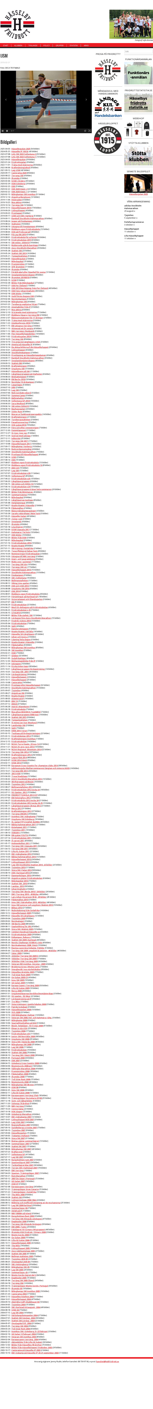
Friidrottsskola (18, 709)
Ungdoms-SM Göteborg (23, 819)
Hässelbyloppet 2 (20, 677)
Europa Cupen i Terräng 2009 (25, 985)
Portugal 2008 (18, 1057)
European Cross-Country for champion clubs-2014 (35, 765)
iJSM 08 (15, 1087)
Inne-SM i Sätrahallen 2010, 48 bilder (29, 902)
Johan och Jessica (20, 636)
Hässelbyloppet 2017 (21, 443)
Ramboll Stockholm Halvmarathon (28, 218)
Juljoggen (16, 663)
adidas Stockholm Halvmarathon (132, 207)
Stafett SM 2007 (19, 1146)
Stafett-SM (17, 250)
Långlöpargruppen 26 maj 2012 (26, 805)
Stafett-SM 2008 (19, 1052)
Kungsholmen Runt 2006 (23, 1216)
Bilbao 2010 (17, 907)
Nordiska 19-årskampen (23, 382)
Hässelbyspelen (19, 1133)
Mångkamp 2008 (19, 1020)
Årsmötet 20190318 (20, 277)
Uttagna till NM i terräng (23, 556)
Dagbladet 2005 (19, 1277)
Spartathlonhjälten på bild (24, 1023)
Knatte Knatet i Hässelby (23, 505)
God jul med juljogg (21, 435)
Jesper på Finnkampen (22, 221)
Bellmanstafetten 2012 (22, 787)
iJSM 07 (15, 1184)
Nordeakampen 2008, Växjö (24, 945)
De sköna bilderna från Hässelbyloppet (30, 347)
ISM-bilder (17, 293)
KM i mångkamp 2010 (21, 854)
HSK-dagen (17, 1111)
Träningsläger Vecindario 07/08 (27, 1098)
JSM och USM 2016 (20, 585)
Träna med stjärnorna (22, 164)
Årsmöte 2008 (18, 1076)
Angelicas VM (18, 693)
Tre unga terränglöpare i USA (26, 341)
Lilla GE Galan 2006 (20, 1240)
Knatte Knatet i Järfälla (22, 631)
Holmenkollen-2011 (21, 843)
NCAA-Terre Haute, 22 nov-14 (25, 744)
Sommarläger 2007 (20, 1143)
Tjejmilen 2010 (18, 867)
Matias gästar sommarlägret (25, 1141)
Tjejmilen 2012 (18, 784)
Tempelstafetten (19, 256)
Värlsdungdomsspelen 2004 (25, 1315)
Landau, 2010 (18, 886)
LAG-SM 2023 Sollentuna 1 (24, 156)
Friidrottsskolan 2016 (21, 543)
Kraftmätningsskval (21, 167)
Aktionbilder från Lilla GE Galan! (27, 1342)
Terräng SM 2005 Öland (23, 1280)
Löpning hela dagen (21, 639)
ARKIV (86, 45)
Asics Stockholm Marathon (24, 248)
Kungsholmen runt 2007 (23, 1159)
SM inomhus (17, 650)
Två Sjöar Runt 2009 (21, 974)
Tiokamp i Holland (20, 1135)
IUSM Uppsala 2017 (20, 529)
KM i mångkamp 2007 (21, 1116)
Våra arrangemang (138, 201)
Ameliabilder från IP (21, 307)
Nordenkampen (19, 299)
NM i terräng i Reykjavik (23, 331)
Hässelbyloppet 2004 (21, 1299)
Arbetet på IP (18, 698)
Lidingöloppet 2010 (21, 862)
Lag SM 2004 (17, 1312)
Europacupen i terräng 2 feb (25, 1095)
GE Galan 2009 (18, 982)
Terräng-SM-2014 (20, 752)
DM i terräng (18, 1170)
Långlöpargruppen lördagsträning (28, 669)
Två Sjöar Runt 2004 (21, 1328)
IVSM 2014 (16, 762)
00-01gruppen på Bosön (23, 781)
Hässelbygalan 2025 (21, 148)
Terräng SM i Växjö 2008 (23, 1055)
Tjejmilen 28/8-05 (20, 1259)
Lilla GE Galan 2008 (20, 1092)
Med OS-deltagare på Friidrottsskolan (30, 607)
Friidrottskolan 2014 (21, 736)
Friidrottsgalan (19, 162)
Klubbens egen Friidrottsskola (26, 229)
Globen (15, 655)
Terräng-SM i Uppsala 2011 (24, 846)
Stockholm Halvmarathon (24, 451)
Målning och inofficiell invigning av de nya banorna (36, 1202)
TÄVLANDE (32, 45)
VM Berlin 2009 (18, 923)
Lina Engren (17, 526)
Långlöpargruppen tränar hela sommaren (31, 489)
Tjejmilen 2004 (18, 1304)
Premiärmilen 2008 (20, 1071)
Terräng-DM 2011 (20, 848)
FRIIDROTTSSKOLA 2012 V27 (25, 795)
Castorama (17, 682)
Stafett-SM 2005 (19, 1253)
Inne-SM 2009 (18, 980)
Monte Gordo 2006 (20, 1234)
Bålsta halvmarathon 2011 (24, 824)
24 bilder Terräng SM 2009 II (25, 956)
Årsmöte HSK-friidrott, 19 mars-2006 (29, 1232)
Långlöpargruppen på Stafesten (27, 374)
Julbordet (16, 438)
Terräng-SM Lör (19, 567)
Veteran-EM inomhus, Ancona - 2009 (28, 964)
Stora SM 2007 (18, 1138)
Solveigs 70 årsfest (20, 1103)
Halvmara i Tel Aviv (21, 532)
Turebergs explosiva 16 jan (24, 304)
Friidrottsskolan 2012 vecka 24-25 (27, 803)
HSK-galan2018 (19, 425)
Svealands (16, 521)
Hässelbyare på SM (21, 371)
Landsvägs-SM (18, 725)
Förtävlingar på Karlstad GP (25, 596)
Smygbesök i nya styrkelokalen (26, 969)
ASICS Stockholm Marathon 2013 (27, 779)
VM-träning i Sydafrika (22, 548)
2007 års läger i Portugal (23, 1178)
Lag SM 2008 (17, 1047)
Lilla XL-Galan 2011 (20, 851)
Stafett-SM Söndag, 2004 (23, 1318)
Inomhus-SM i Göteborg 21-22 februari (30, 1331)
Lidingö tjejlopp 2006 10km (24, 1200)
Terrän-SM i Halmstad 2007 (24, 1167)
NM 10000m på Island (21, 1213)
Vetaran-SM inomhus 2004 (24, 1336)
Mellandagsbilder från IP (23, 661)
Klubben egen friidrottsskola (25, 462)
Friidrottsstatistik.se (138, 90)
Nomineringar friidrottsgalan (26, 553)
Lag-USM (16, 170)
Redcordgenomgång (22, 449)
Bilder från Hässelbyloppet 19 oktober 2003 (32, 1347)
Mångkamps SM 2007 (21, 1149)
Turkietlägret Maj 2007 (22, 1165)
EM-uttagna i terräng (22, 325)
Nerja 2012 (17, 808)
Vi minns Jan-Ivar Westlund (24, 722)
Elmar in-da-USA (19, 1028)
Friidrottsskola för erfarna (24, 237)
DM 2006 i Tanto (19, 1226)
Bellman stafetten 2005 (22, 1256)
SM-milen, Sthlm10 (20, 242)
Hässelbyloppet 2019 (21, 207)
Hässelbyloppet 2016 (21, 569)
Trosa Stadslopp (19, 776)
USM (14, 457)
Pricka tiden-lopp (20, 666)
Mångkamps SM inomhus (23, 647)
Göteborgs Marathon (22, 1114)
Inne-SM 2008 (18, 1090)
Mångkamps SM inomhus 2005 (26, 1291)
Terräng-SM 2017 (20, 441)
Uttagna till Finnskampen (23, 226)
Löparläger (17, 384)
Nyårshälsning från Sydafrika (25, 910)
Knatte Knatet (18, 545)
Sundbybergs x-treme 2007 (24, 1127)
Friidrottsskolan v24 (21, 486)
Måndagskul (17, 261)
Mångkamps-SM (19, 301)
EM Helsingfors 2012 (21, 797)
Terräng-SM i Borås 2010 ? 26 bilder (28, 891)
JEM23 (14, 703)
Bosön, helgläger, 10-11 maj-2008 (27, 1025)
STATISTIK (74, 45)
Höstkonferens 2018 (21, 323)
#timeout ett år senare (22, 328)
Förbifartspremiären (134, 222)
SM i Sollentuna (19, 577)
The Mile (16, 1245)
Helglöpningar (19, 502)
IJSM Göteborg (18, 183)
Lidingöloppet (18, 210)
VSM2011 (16, 832)
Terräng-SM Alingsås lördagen (26, 1224)
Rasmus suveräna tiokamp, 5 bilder (28, 948)
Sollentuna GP (18, 476)
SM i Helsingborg (20, 1264)
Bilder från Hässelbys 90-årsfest (27, 1344)
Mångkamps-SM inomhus (23, 194)
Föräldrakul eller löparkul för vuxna (28, 272)
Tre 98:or (16, 1001)
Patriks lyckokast (19, 1007)
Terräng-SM (17, 205)
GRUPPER (60, 45)
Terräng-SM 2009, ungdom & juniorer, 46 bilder (34, 950)
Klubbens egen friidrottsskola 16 (27, 465)
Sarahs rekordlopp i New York (26, 513)
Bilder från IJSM (19, 537)
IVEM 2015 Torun (19, 730)
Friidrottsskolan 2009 (21, 934)
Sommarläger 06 (19, 1208)
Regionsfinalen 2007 (21, 1125)
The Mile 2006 (18, 1194)
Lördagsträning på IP (22, 998)
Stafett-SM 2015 (19, 717)
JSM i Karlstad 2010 (21, 872)
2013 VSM (16, 773)
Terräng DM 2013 (20, 771)
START (5, 45)
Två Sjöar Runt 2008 (21, 1079)
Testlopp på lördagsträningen (26, 733)
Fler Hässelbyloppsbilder (23, 333)
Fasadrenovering (20, 422)
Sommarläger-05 (20, 1272)
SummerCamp (18, 395)
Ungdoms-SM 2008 (20, 1039)
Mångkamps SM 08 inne (23, 1084)
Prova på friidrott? (108, 53)
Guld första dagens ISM (23, 296)
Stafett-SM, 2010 (19, 883)
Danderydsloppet (20, 628)
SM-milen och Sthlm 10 (22, 484)
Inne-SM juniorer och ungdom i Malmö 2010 (32, 905)
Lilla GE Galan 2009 (20, 988)
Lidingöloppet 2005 (21, 1248)
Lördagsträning (19, 674)
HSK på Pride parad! (21, 231)
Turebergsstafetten (21, 419)
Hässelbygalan (19, 159)
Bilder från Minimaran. (22, 492)
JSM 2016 (16, 591)
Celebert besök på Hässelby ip (26, 931)
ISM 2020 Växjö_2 (19, 189)
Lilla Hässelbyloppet (133, 235)
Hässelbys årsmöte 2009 (23, 972)
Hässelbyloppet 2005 (21, 1243)
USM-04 (15, 1310)
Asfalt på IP (17, 1210)
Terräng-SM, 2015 (20, 671)
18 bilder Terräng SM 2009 (24, 958)
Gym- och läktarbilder (22, 1100)
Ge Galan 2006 (18, 1237)
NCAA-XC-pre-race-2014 (23, 746)
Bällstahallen (18, 398)
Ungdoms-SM (18, 368)
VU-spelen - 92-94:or (21, 996)
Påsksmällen (17, 508)
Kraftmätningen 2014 (21, 754)
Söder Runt (17, 411)
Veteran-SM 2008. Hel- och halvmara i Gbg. (32, 1017)
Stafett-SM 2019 (19, 253)
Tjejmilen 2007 (18, 1130)
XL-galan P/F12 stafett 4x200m (26, 821)
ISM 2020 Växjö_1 (19, 191)
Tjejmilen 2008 (18, 1031)
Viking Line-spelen (20, 583)
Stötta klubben (138, 142)
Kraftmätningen (19, 366)
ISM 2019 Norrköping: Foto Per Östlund (30, 288)
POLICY (46, 45)
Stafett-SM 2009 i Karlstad (24, 939)
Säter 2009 (16, 953)
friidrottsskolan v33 (21, 1033)
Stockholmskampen (21, 352)
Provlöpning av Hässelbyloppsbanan (29, 355)
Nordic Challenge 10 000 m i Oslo (27, 942)
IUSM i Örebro (18, 181)
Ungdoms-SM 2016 (20, 588)
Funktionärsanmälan (138, 59)
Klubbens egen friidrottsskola (26, 594)
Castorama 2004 (19, 1293)
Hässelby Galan (19, 516)
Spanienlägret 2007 (21, 1162)
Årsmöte (16, 178)
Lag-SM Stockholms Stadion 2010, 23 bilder (32, 864)
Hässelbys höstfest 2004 (23, 1296)
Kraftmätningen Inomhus (24, 738)
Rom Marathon (19, 1175)
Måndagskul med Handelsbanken (108, 92)
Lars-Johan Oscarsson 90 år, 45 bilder (29, 897)
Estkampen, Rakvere (21, 937)
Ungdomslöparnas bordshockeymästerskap (32, 993)
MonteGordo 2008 (20, 1082)
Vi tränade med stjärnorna (24, 312)
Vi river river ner (19, 433)
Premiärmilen (18, 264)
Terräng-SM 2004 (20, 1326)
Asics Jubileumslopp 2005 (23, 1251)
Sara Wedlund (18, 403)
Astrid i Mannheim (20, 706)
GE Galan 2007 (18, 1181)
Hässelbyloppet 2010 (21, 859)
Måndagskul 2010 (20, 880)
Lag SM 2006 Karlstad (22, 1205)
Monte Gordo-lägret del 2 (24, 1275)
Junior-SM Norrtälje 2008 (23, 1036)
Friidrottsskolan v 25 (21, 610)
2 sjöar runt (17, 518)
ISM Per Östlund (19, 285)
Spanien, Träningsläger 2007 (25, 1173)
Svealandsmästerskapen (23, 274)
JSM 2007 (16, 1060)
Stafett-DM (17, 363)
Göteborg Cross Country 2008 (25, 1063)
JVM (13, 387)
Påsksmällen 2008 (20, 1074)
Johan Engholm (19, 889)
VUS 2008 (16, 1012)
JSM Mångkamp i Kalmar (23, 1015)
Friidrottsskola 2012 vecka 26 (25, 800)
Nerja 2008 (17, 990)
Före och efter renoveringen (25, 427)
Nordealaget (18, 921)
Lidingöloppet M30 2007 (23, 1119)
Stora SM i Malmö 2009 (22, 929)
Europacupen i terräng (22, 1186)
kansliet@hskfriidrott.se (107, 1361)
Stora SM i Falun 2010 (22, 870)
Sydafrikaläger (19, 658)
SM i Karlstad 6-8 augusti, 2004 (26, 1307)
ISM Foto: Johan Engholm (23, 290)
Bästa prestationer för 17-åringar (27, 317)
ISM (13, 186)
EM (13, 602)
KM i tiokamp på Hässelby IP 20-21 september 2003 (35, 1352)
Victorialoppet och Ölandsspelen (27, 599)
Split (14, 626)
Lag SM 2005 (17, 1269)
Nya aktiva (17, 202)
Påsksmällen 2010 (20, 899)
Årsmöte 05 (17, 1288)
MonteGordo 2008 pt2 (22, 1066)
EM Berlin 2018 (18, 379)
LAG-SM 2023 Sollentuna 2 (24, 154)
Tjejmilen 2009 (18, 918)
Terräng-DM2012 (20, 813)
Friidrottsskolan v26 (21, 473)
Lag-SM (15, 390)
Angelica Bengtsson (21, 197)
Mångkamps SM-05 (20, 1267)
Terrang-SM (17, 175)
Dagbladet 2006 (19, 1221)
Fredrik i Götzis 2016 (21, 620)
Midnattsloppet (19, 376)
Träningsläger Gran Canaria (25, 1189)
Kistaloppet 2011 (19, 827)
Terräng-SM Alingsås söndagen (27, 1218)
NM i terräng (18, 1106)
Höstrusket (17, 199)
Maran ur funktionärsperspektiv (27, 414)
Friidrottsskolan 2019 (21, 240)
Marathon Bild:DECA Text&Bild (26, 712)
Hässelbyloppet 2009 (21, 913)
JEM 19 (14, 701)
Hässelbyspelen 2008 (21, 1009)
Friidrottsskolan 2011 (21, 838)
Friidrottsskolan (19, 604)
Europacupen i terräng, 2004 (25, 1339)
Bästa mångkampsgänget (24, 510)
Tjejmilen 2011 (18, 830)
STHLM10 (16, 612)
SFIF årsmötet (18, 266)
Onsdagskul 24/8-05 (21, 1261)
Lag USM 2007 (18, 1122)
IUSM (14, 280)
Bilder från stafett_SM (22, 615)
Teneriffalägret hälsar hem (25, 551)
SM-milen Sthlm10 (20, 406)
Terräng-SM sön (19, 564)
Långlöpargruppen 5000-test (25, 714)
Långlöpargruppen (21, 481)
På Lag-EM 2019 (19, 234)
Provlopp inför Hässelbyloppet (26, 685)
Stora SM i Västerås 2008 (23, 1041)
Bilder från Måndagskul (23, 282)
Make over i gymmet (21, 561)
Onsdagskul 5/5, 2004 (21, 1323)
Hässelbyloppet (19, 679)
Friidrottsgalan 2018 (21, 336)
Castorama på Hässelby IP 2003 (26, 1350)
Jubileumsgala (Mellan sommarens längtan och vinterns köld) (41, 768)
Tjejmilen (16, 690)
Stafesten (16, 223)
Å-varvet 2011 (18, 840)
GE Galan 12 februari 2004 (24, 1334)
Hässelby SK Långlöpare (23, 634)
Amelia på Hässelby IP (22, 344)
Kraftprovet (17, 1151)
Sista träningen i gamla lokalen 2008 (29, 1004)
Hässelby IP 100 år (20, 151)
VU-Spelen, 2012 (19, 792)
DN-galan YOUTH (20, 835)
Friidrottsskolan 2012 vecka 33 (26, 789)
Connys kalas (18, 1108)
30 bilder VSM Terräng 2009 (25, 961)
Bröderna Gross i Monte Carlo (26, 966)
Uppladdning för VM (21, 926)
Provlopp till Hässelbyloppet (25, 454)
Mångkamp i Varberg (22, 446)
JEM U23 (15, 467)
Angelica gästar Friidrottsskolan (27, 878)
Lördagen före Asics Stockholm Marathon (31, 618)
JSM (14, 459)
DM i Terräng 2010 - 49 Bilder (25, 894)
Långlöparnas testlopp (22, 500)
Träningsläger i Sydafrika (24, 1192)
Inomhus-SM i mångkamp (24, 816)
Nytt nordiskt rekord (21, 392)
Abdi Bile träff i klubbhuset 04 (25, 1302)
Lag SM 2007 (17, 1157)
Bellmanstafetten (20, 580)
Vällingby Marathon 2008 (23, 1068)
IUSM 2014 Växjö (19, 760)
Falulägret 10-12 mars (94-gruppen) (28, 1229)
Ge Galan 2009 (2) (20, 977)
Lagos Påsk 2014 (19, 757)
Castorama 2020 (19, 172)
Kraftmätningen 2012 (21, 811)
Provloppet (17, 213)
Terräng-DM (17, 1283)
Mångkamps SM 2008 (21, 1044)
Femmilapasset (19, 430)
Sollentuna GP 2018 (21, 400)
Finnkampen (18, 575)
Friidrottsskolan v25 (21, 478)
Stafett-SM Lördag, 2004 (23, 1320)
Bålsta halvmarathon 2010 (24, 856)
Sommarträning (19, 494)
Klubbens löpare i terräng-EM (25, 315)
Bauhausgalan (18, 408)
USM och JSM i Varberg (22, 215)
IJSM (14, 653)
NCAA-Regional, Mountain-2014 (26, 749)
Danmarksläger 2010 (21, 875)
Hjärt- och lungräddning (23, 559)
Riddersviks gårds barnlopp (25, 245)
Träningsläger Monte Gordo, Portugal (30, 1285)
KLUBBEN (18, 45)
